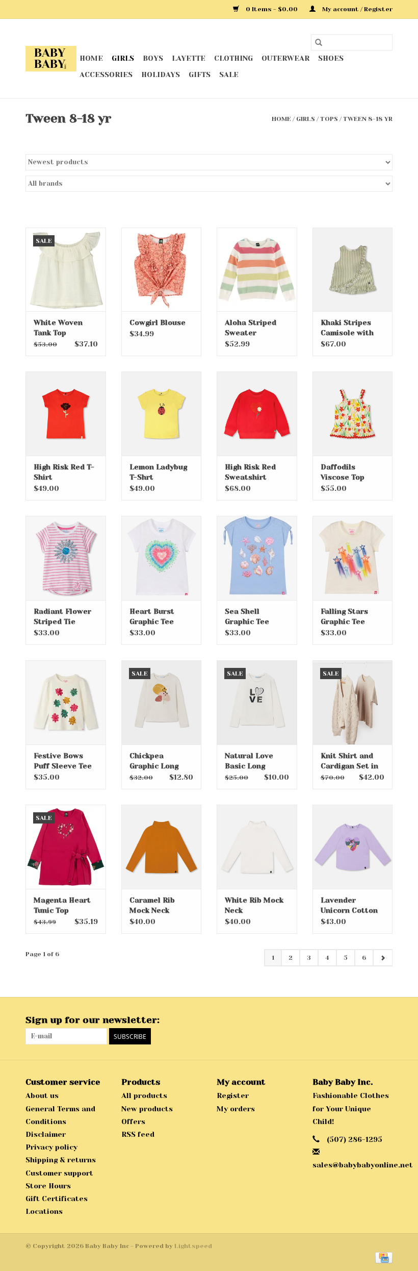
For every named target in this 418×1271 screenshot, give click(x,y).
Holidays (160, 74)
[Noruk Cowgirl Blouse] (161, 270)
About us (42, 1095)
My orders (236, 1109)
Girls (123, 58)
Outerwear (285, 58)
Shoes (331, 58)
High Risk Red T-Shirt (64, 472)
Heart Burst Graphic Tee (151, 616)
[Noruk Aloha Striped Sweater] (257, 270)
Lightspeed (193, 1246)
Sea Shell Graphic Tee (247, 616)
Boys (153, 58)
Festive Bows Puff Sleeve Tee (63, 761)
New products (147, 1109)
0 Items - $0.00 (271, 9)
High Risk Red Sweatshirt (250, 472)
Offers (133, 1121)
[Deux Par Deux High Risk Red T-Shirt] (65, 413)
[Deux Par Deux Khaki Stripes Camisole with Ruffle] (352, 270)
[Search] (318, 42)
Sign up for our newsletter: (92, 1020)
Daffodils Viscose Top (342, 472)
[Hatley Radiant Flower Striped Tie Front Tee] (65, 558)
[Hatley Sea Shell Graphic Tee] (257, 558)
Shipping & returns (60, 1160)
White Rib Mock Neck (254, 905)
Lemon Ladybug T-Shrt (158, 472)
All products (144, 1095)
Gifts (200, 74)
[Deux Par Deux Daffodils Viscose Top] (352, 413)
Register (233, 1095)
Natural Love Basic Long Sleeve (249, 761)
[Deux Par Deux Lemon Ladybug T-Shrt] (161, 413)
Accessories (106, 74)
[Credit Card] (382, 1257)
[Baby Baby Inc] (50, 58)
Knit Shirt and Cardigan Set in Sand (349, 761)
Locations (44, 1211)
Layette (188, 58)
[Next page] (382, 958)
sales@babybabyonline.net (362, 1165)
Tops (329, 118)
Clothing (233, 58)
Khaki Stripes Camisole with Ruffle (347, 328)
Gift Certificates (56, 1198)
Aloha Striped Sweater (250, 327)
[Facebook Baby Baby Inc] (366, 1020)
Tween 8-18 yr (368, 118)
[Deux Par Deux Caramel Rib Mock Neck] (161, 847)
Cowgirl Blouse (157, 322)
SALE (229, 74)
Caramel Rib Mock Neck (152, 905)
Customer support (59, 1173)
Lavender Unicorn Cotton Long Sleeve (349, 905)
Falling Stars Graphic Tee (344, 616)
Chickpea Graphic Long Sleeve (153, 761)
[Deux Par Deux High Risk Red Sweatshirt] (257, 413)
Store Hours (48, 1186)
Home (91, 58)
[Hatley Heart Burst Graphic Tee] (161, 558)
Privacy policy (51, 1147)
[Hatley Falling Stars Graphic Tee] (352, 558)
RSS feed (137, 1134)
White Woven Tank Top (58, 327)
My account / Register (357, 9)
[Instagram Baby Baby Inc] (384, 1020)
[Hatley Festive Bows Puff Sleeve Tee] (65, 702)
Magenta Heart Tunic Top (62, 905)
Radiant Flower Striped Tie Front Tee (62, 617)
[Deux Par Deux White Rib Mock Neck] (257, 847)
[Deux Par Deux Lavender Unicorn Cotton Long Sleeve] (352, 847)
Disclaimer (45, 1134)
